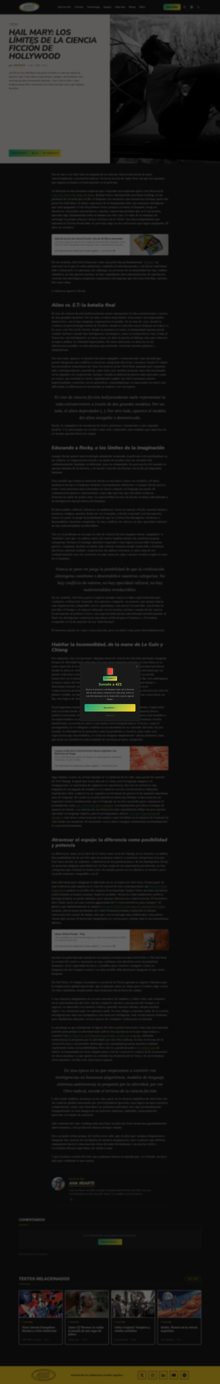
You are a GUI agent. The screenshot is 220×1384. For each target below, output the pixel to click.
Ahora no (110, 715)
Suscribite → (110, 707)
